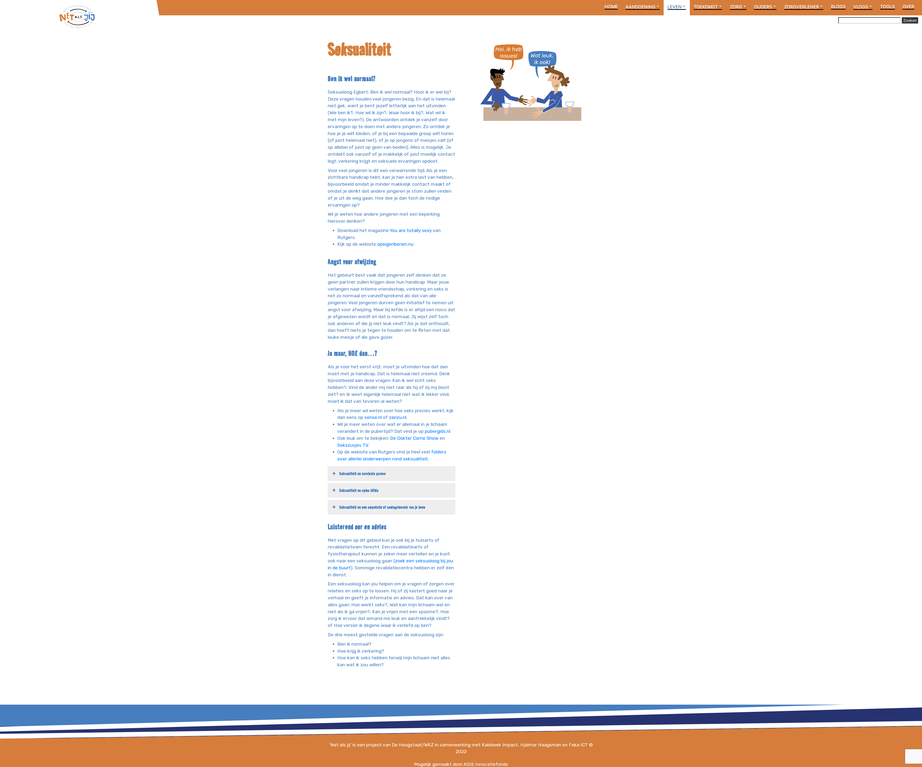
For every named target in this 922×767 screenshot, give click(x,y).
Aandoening (640, 6)
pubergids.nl (437, 431)
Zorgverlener (801, 6)
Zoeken (910, 20)
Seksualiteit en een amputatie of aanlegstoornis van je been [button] (382, 507)
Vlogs (860, 6)
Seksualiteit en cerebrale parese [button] (362, 473)
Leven (674, 6)
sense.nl (373, 417)
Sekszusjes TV (352, 445)
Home (611, 6)
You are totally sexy (411, 230)
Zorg (736, 6)
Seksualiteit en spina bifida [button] (359, 490)
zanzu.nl (397, 417)
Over (908, 6)
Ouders (763, 6)
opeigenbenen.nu (395, 244)
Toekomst (706, 6)
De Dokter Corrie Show (414, 438)
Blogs (838, 6)
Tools (887, 6)
